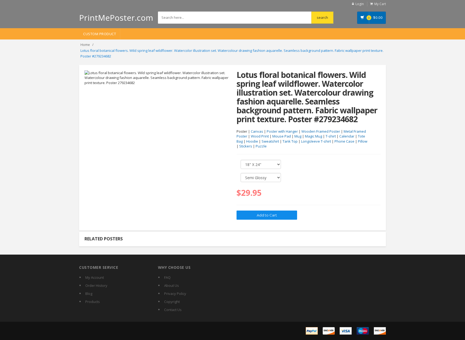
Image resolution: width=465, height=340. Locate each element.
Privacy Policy (175, 293)
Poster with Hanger (282, 131)
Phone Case (344, 141)
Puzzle (261, 146)
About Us (171, 285)
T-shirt (331, 136)
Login (359, 4)
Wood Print (260, 136)
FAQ (167, 277)
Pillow (362, 141)
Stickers (245, 146)
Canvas (257, 131)
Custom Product (99, 33)
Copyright (172, 301)
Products (92, 301)
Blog (88, 293)
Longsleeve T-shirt (316, 141)
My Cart (380, 4)
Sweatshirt (270, 141)
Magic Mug (313, 136)
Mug (297, 136)
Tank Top (290, 141)
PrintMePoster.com (116, 17)
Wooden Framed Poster (320, 131)
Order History (96, 285)
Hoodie (252, 141)
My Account (94, 277)
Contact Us (173, 309)
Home (85, 44)
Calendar (346, 136)
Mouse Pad (281, 136)
